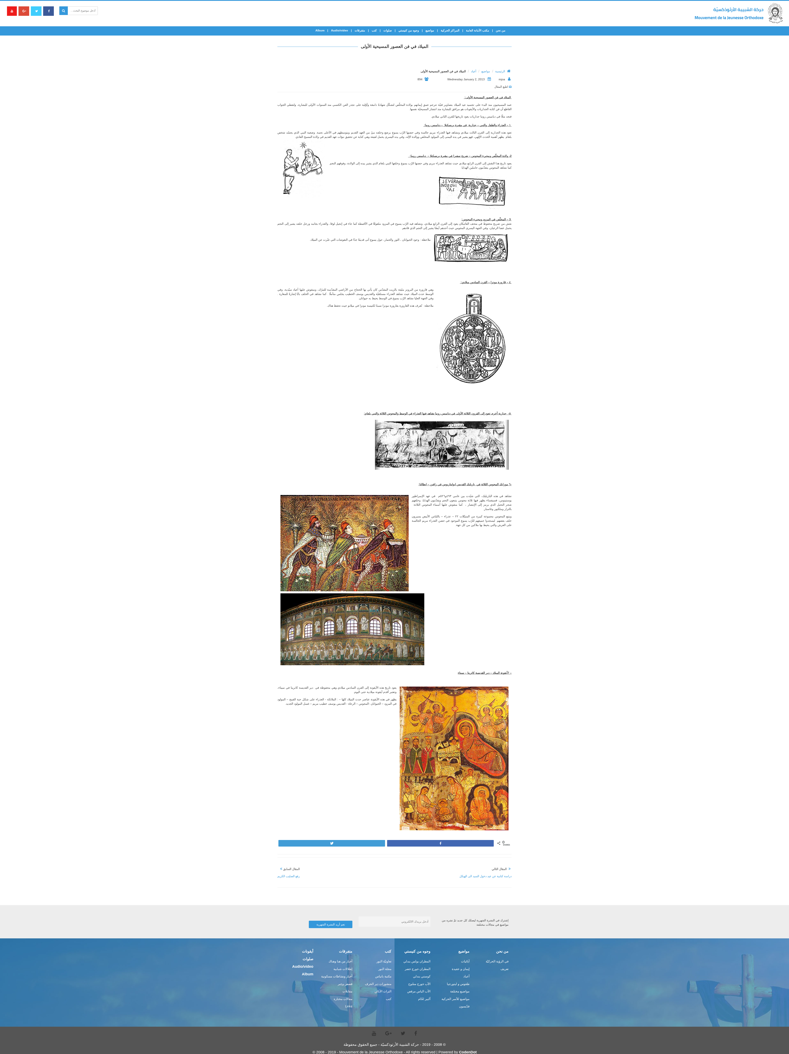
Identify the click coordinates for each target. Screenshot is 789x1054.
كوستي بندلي (421, 976)
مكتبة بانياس (383, 976)
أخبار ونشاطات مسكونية (336, 976)
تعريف (505, 969)
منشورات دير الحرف (378, 984)
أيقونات (307, 951)
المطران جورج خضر (417, 969)
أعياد (473, 71)
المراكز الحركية (450, 30)
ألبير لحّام (424, 999)
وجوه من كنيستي (408, 30)
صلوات (387, 30)
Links (348, 1006)
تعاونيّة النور (383, 961)
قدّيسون (464, 1006)
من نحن (500, 30)
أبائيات (465, 961)
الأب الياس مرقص (418, 991)
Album (319, 30)
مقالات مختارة (343, 999)
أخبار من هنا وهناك (340, 961)
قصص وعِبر (345, 984)
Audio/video (339, 30)
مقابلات (347, 991)
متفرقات (360, 30)
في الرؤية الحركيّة (497, 961)
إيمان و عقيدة (460, 969)
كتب (374, 30)
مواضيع (430, 30)
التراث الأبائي (382, 991)
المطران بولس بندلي (416, 961)
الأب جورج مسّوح (419, 984)
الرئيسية (500, 71)
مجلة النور (384, 969)
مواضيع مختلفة (459, 991)
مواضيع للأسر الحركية (455, 999)
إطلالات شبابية (342, 969)
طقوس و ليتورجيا (458, 984)
